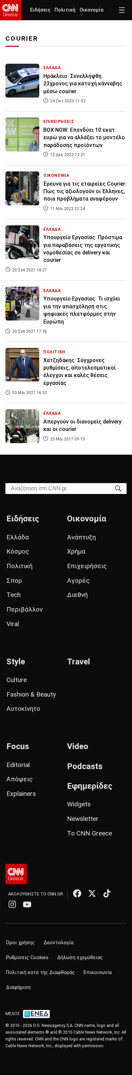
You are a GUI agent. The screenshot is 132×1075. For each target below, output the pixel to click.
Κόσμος (17, 551)
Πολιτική (64, 10)
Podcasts (85, 766)
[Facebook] (77, 893)
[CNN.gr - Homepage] (10, 10)
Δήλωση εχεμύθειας (80, 957)
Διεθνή (77, 595)
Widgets (79, 804)
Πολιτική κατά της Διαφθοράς (40, 972)
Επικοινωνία (98, 972)
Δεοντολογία (58, 943)
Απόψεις (19, 779)
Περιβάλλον (24, 609)
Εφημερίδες (89, 786)
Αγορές (78, 580)
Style (15, 661)
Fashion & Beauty (31, 694)
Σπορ (14, 580)
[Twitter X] (92, 893)
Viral (12, 624)
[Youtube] (27, 904)
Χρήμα (76, 551)
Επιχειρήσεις (87, 566)
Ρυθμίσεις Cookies (27, 957)
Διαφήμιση (18, 987)
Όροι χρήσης (20, 943)
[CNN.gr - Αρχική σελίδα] (16, 874)
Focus (17, 746)
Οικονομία (92, 10)
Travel (78, 661)
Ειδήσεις (40, 10)
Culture (16, 680)
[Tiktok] (107, 893)
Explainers (21, 794)
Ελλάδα (17, 537)
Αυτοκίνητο (23, 708)
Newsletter (82, 819)
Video (77, 746)
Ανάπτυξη (81, 537)
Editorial (18, 765)
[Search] (118, 488)
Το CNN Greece (89, 833)
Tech (13, 595)
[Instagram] (12, 904)
